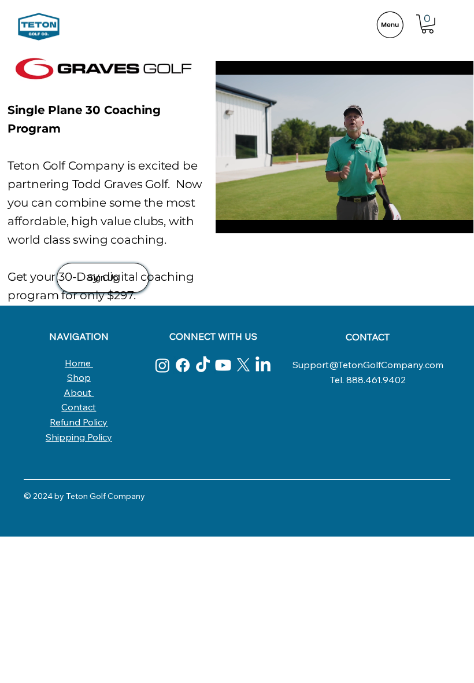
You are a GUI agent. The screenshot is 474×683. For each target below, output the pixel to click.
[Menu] (390, 25)
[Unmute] (250, 217)
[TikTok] (203, 365)
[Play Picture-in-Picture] (438, 217)
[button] (427, 24)
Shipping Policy (79, 437)
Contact (78, 407)
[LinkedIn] (263, 365)
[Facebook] (182, 365)
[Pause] (230, 217)
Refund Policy (79, 422)
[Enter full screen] (457, 217)
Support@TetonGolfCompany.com (367, 364)
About (79, 392)
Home (79, 363)
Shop (79, 377)
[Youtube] (223, 365)
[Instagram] (162, 365)
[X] (243, 365)
